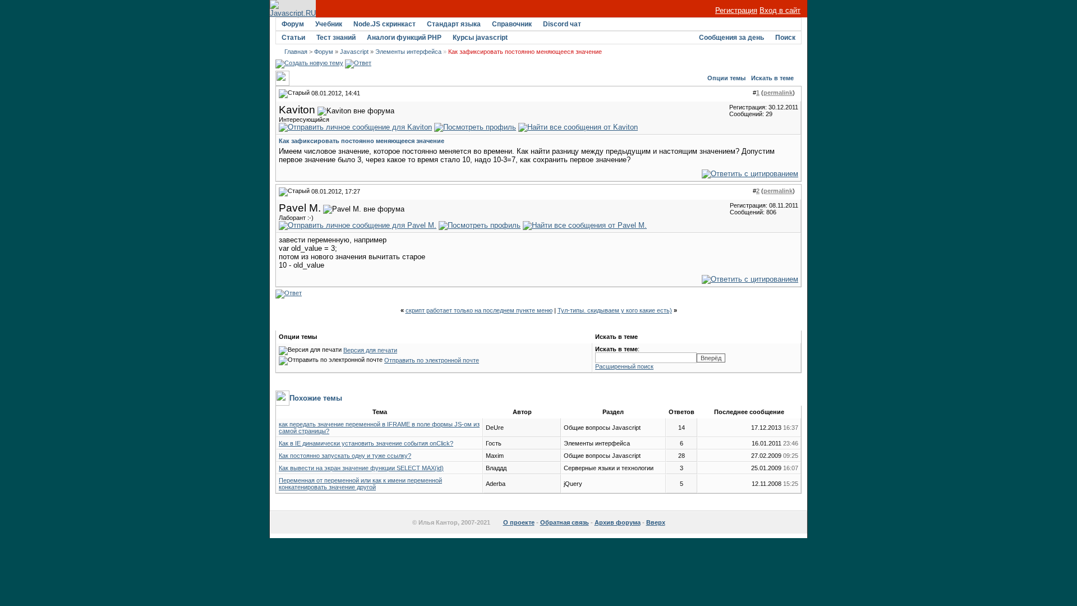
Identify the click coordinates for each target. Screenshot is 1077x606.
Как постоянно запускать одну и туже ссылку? (345, 455)
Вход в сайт (780, 10)
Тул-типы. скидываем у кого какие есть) (615, 310)
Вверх (655, 522)
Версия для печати (370, 350)
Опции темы (726, 78)
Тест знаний (336, 38)
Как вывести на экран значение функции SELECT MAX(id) (361, 468)
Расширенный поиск (624, 366)
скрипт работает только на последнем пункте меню (479, 310)
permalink (778, 92)
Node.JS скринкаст (384, 24)
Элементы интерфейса (408, 51)
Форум (293, 24)
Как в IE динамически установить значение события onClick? (366, 443)
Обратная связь (564, 522)
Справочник (512, 24)
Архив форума (618, 522)
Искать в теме (772, 78)
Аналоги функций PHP (404, 38)
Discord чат (562, 24)
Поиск (785, 38)
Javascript (354, 51)
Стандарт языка (454, 24)
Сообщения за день (731, 38)
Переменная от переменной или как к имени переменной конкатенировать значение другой (360, 483)
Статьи (293, 38)
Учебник (328, 24)
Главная (295, 51)
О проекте (519, 522)
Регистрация (736, 10)
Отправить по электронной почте (431, 360)
